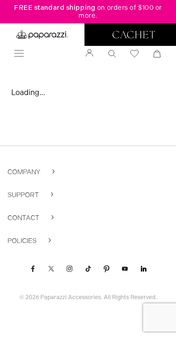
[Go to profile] (89, 54)
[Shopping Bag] (157, 54)
